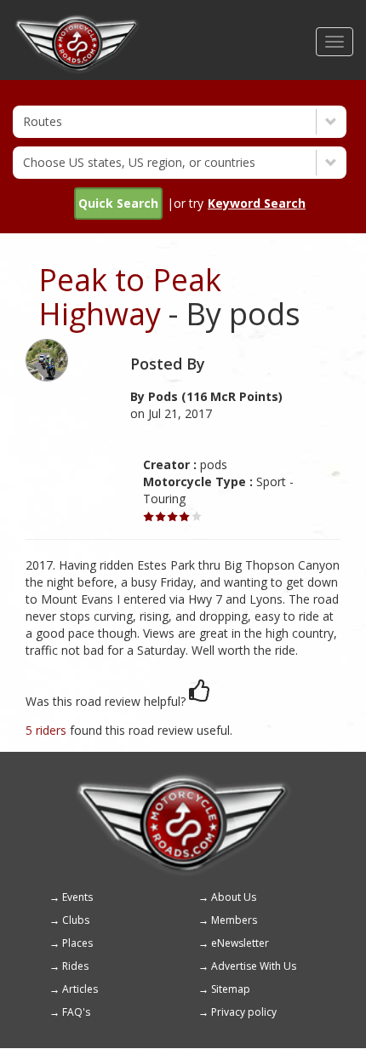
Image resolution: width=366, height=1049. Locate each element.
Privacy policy (244, 1012)
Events (77, 897)
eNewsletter (240, 943)
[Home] (77, 21)
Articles (80, 989)
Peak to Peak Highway (129, 297)
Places (77, 943)
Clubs (75, 920)
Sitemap (230, 989)
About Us (233, 897)
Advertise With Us (253, 966)
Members (234, 920)
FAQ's (76, 1012)
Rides (75, 966)
